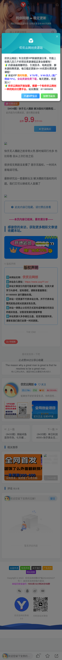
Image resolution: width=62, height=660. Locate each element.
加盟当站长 (49, 96)
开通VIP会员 (30, 96)
